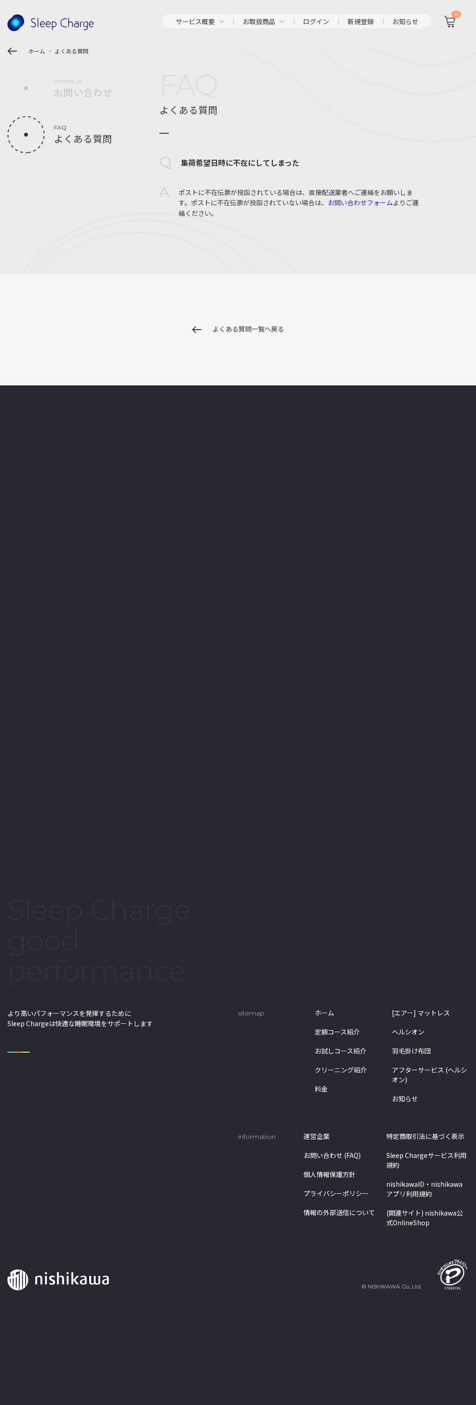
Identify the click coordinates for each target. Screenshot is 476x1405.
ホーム (324, 1012)
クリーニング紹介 (341, 1069)
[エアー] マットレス (421, 1012)
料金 (321, 1088)
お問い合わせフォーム (360, 202)
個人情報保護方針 (330, 1174)
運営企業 (317, 1136)
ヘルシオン (408, 1031)
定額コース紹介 (337, 1031)
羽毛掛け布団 (411, 1050)
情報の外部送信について (339, 1212)
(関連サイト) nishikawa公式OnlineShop (424, 1217)
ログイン (316, 21)
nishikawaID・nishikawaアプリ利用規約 (424, 1188)
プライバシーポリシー (336, 1193)
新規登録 (361, 21)
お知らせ (405, 21)
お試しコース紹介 (340, 1050)
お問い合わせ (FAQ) (332, 1155)
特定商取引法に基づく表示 (425, 1136)
